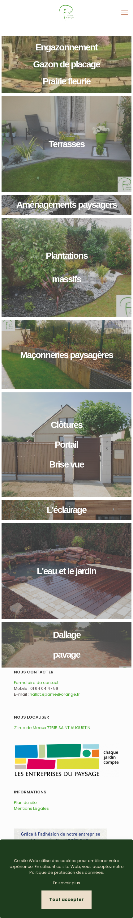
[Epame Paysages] (66, 12)
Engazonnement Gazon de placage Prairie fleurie (66, 64)
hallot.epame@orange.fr (55, 694)
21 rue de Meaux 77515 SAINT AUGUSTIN (52, 728)
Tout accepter (66, 899)
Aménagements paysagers (66, 205)
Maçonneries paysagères (66, 355)
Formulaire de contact (36, 682)
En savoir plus (66, 883)
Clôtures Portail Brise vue (66, 444)
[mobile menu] (124, 12)
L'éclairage (66, 510)
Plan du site (25, 802)
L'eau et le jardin (66, 571)
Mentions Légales (31, 808)
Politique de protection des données (66, 872)
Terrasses (66, 144)
